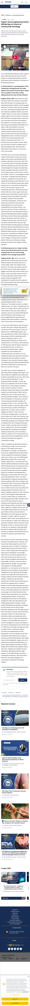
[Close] (28, 977)
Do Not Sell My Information (15, 922)
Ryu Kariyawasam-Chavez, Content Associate (14, 732)
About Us (15, 909)
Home (2, 15)
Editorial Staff (15, 917)
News (17, 958)
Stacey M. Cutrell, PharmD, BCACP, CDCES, (14, 763)
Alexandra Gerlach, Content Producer (13, 825)
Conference (8, 15)
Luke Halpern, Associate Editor (10, 765)
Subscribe (22, 680)
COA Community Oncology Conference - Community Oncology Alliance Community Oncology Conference (15, 695)
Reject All (15, 999)
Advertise (15, 913)
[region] (15, 990)
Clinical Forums (15, 911)
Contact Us (15, 915)
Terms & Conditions (15, 920)
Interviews (18, 692)
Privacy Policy (15, 918)
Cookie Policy (25, 992)
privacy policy (5, 684)
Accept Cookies (15, 1003)
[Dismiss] (27, 289)
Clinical (13, 6)
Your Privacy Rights (15, 924)
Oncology (4, 692)
